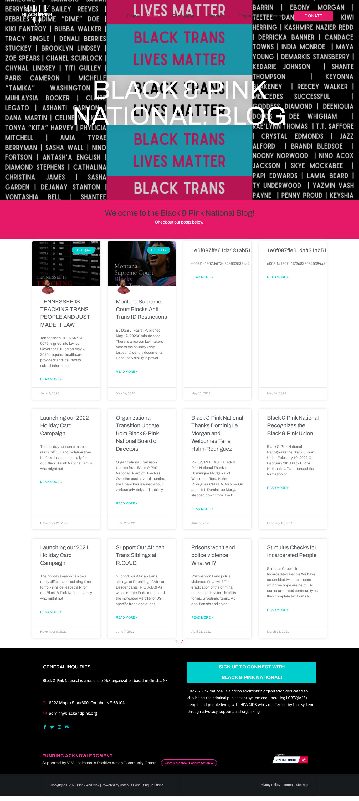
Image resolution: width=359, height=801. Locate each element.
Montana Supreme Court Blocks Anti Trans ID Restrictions (141, 309)
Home (133, 16)
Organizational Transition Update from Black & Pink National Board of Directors (137, 433)
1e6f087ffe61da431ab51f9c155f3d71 (236, 250)
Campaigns (183, 16)
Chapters (216, 16)
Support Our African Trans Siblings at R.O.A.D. (140, 555)
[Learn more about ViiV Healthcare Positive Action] (289, 760)
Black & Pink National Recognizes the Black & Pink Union (293, 425)
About (152, 16)
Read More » (51, 379)
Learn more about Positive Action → (189, 762)
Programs (248, 16)
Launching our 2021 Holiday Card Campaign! (64, 555)
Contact (278, 16)
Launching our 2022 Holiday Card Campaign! (64, 425)
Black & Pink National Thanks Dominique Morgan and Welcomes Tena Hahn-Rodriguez (217, 433)
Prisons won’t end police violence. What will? (213, 555)
